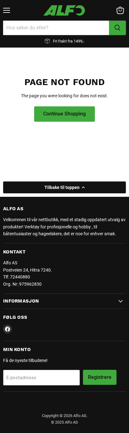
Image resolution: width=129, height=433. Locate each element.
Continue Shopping (64, 114)
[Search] (117, 28)
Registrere (99, 377)
